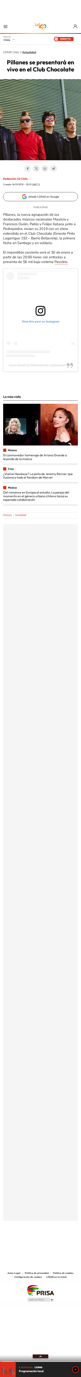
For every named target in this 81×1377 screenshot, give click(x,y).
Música (7, 515)
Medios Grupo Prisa (41, 1299)
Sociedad (20, 515)
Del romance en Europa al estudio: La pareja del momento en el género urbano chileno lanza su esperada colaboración (36, 496)
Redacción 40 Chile (15, 179)
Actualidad (29, 52)
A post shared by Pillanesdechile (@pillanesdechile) (41, 365)
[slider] (40, 1361)
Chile (7, 40)
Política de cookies (63, 1273)
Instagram (25, 1240)
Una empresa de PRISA (40, 1290)
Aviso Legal (13, 1273)
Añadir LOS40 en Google (43, 196)
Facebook (27, 168)
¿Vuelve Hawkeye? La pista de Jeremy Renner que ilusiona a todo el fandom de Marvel (38, 475)
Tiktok (17, 1240)
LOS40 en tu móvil (56, 1277)
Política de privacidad (37, 1273)
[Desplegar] (40, 1356)
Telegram (53, 168)
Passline (60, 261)
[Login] (75, 26)
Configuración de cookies (28, 1277)
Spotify (56, 1240)
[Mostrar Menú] (5, 26)
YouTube (32, 1240)
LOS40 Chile (40, 26)
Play (75, 1369)
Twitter (36, 168)
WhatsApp (44, 168)
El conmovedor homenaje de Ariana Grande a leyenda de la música (35, 457)
